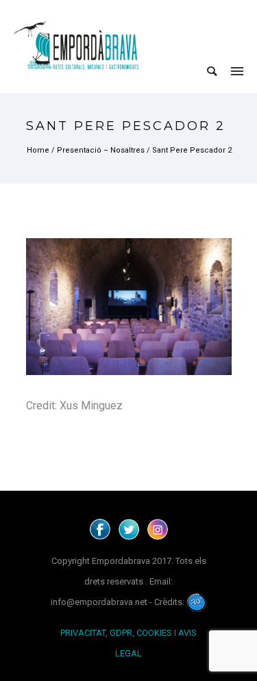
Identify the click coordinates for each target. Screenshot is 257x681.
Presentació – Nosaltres (101, 150)
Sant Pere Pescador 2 (192, 150)
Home (38, 150)
